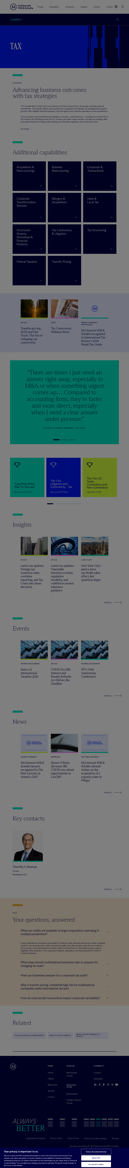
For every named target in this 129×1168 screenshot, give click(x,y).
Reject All (96, 1158)
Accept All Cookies (96, 1164)
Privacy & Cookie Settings (96, 1151)
